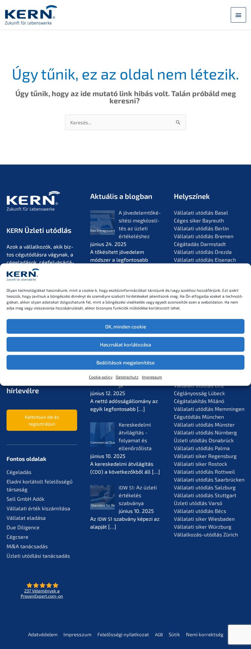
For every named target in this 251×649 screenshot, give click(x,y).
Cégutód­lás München (199, 416)
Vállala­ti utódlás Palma (202, 448)
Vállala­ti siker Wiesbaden (204, 519)
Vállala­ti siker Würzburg (202, 526)
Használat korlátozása (125, 344)
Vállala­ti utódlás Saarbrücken (209, 479)
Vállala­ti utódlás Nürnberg (205, 432)
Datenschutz (127, 377)
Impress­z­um (77, 634)
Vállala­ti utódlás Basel (201, 212)
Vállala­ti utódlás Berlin (201, 228)
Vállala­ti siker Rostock (200, 464)
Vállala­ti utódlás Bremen (203, 236)
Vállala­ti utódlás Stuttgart (205, 495)
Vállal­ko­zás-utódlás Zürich (206, 534)
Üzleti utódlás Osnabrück (204, 440)
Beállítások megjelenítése (125, 362)
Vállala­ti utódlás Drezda (203, 252)
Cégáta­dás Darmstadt (200, 244)
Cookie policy (100, 377)
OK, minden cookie (125, 326)
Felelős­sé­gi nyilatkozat (123, 634)
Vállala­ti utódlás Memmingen (209, 409)
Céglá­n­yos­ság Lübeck (199, 393)
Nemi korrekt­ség (204, 634)
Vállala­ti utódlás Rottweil (204, 471)
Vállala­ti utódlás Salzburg (205, 487)
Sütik (174, 634)
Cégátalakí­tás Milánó (199, 401)
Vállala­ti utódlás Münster (204, 424)
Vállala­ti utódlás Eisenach (205, 259)
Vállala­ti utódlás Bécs (200, 511)
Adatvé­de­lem (43, 634)
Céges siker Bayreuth (199, 220)
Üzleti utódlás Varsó (198, 503)
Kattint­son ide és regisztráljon (42, 420)
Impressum (152, 377)
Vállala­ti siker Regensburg (205, 456)
